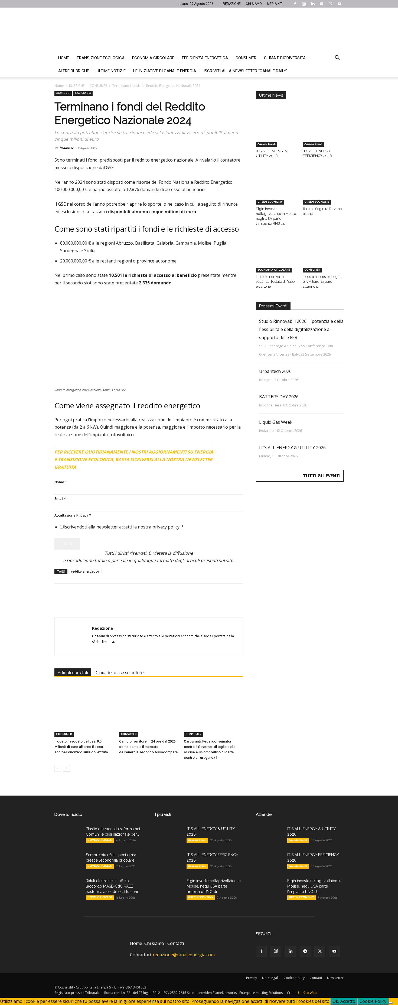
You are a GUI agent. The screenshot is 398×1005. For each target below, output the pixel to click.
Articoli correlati (73, 672)
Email (60, 498)
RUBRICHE (76, 85)
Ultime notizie (111, 70)
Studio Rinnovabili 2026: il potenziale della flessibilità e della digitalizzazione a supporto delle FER (301, 329)
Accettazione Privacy (72, 515)
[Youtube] (339, 4)
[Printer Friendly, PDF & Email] (228, 450)
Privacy (251, 978)
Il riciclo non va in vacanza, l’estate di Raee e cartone (275, 281)
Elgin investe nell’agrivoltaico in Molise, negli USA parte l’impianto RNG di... (214, 886)
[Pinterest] (84, 594)
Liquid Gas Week (275, 422)
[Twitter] (331, 4)
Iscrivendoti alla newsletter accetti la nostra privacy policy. (124, 527)
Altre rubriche (73, 70)
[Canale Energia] (199, 29)
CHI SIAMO (254, 4)
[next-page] (66, 768)
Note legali (270, 978)
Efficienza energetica (205, 57)
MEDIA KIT (274, 4)
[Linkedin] (313, 4)
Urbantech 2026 (275, 371)
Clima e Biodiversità (285, 57)
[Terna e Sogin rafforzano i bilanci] (323, 190)
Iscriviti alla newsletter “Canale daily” (246, 70)
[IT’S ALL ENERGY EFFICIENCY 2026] (323, 133)
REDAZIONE (232, 4)
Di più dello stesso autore (118, 672)
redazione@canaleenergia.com (184, 955)
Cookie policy (294, 978)
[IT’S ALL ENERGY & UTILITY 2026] (276, 133)
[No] (391, 1003)
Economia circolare (153, 57)
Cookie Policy (373, 1001)
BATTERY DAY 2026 (279, 397)
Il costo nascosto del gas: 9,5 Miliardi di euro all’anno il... (322, 281)
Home (63, 57)
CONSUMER (98, 85)
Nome (60, 481)
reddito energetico (85, 571)
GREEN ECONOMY (270, 202)
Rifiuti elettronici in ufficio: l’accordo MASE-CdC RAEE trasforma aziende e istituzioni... (113, 886)
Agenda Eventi (266, 144)
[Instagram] (304, 4)
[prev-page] (57, 768)
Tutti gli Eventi (322, 476)
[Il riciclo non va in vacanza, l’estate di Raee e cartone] (276, 258)
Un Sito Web (307, 992)
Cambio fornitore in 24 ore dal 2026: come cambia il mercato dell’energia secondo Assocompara (148, 746)
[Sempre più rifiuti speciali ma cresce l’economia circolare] (67, 861)
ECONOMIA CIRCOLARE (273, 269)
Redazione (67, 148)
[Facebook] (295, 4)
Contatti (175, 943)
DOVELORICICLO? (99, 840)
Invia (67, 543)
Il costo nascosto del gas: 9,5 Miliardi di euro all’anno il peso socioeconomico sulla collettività (81, 746)
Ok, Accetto (343, 1001)
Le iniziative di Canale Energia (164, 70)
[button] (337, 58)
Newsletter (335, 978)
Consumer (246, 57)
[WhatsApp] (97, 594)
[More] (147, 594)
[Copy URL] (134, 594)
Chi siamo (154, 943)
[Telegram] (322, 4)
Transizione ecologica (101, 57)
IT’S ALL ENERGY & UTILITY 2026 (292, 448)
